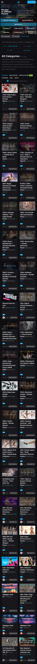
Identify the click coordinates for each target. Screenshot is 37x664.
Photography (5, 36)
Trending (5, 75)
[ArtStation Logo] (18, 2)
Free (11, 78)
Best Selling (13, 75)
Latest (16, 78)
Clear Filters (26, 50)
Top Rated (5, 78)
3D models (15, 36)
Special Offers (25, 75)
